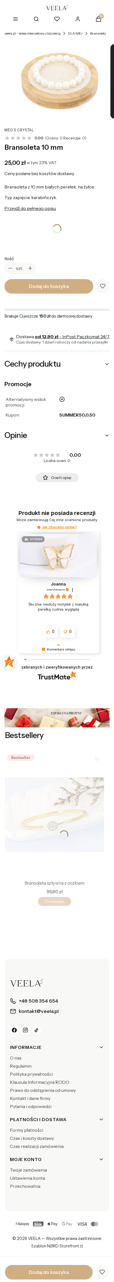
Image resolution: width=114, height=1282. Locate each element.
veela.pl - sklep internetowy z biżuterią (32, 33)
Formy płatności (26, 1130)
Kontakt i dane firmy (30, 1098)
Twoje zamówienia (28, 1170)
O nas (16, 1058)
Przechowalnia (25, 1186)
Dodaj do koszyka (49, 286)
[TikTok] (36, 1029)
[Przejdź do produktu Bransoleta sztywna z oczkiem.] (54, 814)
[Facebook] (14, 1029)
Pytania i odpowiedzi (30, 1106)
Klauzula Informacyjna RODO (39, 1082)
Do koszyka (54, 901)
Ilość (9, 258)
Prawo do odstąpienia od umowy (43, 1090)
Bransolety (98, 33)
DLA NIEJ (75, 33)
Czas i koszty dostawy (32, 1138)
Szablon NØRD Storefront (55, 1246)
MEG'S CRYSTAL (19, 130)
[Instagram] (25, 1029)
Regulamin (21, 1066)
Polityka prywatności (31, 1074)
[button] (39, 527)
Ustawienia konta (27, 1178)
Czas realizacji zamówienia (37, 1146)
